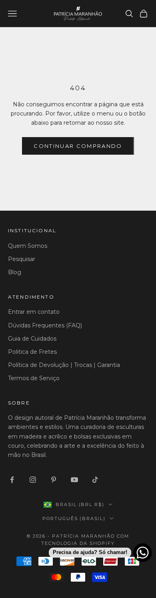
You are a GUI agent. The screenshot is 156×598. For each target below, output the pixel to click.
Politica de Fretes (32, 351)
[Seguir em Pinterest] (54, 480)
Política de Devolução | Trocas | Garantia (64, 365)
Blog (14, 272)
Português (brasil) (74, 518)
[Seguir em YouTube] (74, 480)
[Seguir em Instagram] (33, 480)
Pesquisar (21, 259)
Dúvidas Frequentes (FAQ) (45, 325)
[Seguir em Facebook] (12, 480)
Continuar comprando (78, 146)
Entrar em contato (34, 311)
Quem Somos (27, 245)
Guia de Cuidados (32, 338)
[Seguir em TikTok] (95, 480)
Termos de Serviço (34, 378)
